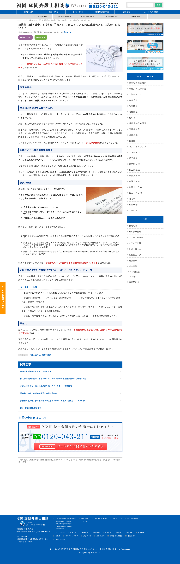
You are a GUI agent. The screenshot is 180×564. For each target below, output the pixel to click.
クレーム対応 (60, 532)
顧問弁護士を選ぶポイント (64, 523)
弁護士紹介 (134, 181)
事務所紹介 (134, 175)
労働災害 (136, 272)
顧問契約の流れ (112, 16)
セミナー (133, 199)
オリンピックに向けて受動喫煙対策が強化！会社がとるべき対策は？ (96, 460)
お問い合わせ (60, 539)
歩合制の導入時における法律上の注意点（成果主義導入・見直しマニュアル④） (53, 401)
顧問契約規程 (59, 528)
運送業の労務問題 (138, 123)
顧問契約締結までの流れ (63, 521)
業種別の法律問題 (138, 89)
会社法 (132, 141)
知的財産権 (100, 536)
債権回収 (133, 112)
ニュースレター (136, 193)
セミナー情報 (135, 232)
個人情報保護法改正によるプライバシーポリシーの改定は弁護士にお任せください (54, 379)
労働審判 (96, 532)
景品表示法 (134, 158)
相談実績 (133, 261)
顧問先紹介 (134, 282)
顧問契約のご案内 (138, 83)
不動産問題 (134, 129)
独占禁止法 (134, 170)
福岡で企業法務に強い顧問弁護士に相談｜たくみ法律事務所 (86, 549)
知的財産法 (134, 164)
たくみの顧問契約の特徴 (63, 526)
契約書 (132, 118)
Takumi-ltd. (96, 552)
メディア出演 (135, 243)
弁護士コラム (66, 32)
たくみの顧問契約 (41, 16)
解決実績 (133, 266)
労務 (134, 277)
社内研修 (133, 205)
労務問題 (133, 106)
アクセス (133, 210)
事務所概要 (135, 16)
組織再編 (133, 135)
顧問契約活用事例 (64, 16)
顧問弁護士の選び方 (88, 16)
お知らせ (133, 226)
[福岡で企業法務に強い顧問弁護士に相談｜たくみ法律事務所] (51, 5)
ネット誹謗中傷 (132, 518)
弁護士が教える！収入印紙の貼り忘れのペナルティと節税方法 (46, 386)
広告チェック (135, 94)
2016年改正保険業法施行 (30, 408)
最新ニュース (135, 255)
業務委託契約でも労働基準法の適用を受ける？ (39, 393)
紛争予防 (133, 100)
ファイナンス (135, 152)
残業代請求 (40, 37)
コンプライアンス (138, 147)
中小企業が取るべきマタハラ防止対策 (36, 371)
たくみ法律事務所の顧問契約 (65, 518)
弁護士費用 (132, 536)
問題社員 (108, 532)
